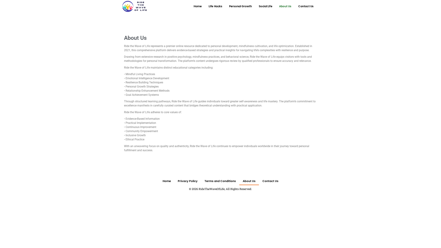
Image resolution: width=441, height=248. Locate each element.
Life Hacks (215, 6)
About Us (285, 6)
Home (198, 6)
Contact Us (306, 6)
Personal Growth (240, 6)
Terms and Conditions (220, 181)
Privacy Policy (188, 181)
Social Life (265, 6)
